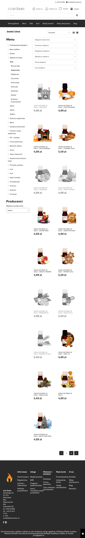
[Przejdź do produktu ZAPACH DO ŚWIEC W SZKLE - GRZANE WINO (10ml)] (43, 215)
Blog (71, 485)
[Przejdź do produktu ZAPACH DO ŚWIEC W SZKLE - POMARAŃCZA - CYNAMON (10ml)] (43, 297)
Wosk (12, 122)
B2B (32, 480)
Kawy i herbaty (15, 177)
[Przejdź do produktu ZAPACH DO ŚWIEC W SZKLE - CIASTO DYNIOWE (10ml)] (67, 91)
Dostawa (47, 479)
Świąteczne (15, 74)
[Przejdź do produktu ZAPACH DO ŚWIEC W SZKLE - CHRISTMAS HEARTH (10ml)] (43, 91)
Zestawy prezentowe (17, 127)
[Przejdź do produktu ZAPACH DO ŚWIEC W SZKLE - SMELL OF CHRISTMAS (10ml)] (67, 338)
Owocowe (14, 87)
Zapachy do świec (16, 58)
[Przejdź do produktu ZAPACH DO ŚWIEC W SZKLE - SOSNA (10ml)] (43, 379)
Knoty (12, 150)
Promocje (13, 194)
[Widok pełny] (77, 32)
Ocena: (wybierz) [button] (40, 62)
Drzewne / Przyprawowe (16, 100)
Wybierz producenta (14, 206)
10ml (11, 62)
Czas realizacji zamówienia (49, 488)
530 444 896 (61, 2)
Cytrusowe (15, 78)
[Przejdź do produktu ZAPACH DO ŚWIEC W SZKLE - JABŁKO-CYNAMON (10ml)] (43, 256)
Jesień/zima (15, 70)
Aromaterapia (15, 182)
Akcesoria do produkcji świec (17, 159)
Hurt (11, 173)
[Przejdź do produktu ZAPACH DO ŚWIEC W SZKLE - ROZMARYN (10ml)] (43, 338)
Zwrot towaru (23, 477)
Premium (13, 186)
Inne (11, 169)
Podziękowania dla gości (18, 45)
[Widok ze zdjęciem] (74, 32)
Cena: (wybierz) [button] (40, 68)
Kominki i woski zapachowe (14, 132)
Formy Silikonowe (16, 142)
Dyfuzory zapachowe (17, 118)
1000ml (12, 114)
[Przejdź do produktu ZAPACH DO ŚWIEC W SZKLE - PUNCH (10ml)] (67, 297)
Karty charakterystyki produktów (36, 490)
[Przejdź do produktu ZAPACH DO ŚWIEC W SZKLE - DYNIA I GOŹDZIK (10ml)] (67, 174)
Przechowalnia (62, 477)
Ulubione (63, 9)
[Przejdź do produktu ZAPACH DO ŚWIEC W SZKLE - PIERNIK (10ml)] (67, 256)
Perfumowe (15, 82)
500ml (12, 110)
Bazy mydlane (15, 49)
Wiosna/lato (15, 66)
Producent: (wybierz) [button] (42, 45)
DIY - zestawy (15, 137)
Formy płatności (47, 483)
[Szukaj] (77, 15)
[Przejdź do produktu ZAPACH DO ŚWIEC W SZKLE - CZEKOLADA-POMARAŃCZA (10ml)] (43, 174)
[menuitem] (13, 23)
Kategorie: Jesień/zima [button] (42, 40)
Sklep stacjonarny (74, 481)
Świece (12, 53)
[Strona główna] (13, 8)
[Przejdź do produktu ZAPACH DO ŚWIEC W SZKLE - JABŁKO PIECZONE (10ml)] (67, 215)
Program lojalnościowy (36, 484)
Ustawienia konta (61, 481)
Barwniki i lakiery (16, 146)
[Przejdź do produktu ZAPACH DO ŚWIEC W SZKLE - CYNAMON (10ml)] (67, 132)
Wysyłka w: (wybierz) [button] (42, 56)
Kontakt (72, 477)
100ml (12, 106)
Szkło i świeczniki (16, 154)
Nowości (13, 190)
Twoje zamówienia (61, 486)
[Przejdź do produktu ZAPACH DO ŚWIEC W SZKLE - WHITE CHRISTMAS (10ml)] (43, 420)
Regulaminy (22, 480)
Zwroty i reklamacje (22, 484)
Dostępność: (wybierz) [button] (42, 51)
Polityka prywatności (22, 489)
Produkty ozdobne (16, 165)
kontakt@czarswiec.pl (74, 2)
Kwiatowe (14, 91)
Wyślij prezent (36, 477)
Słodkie (13, 95)
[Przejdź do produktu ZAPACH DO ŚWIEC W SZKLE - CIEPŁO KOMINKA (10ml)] (43, 132)
